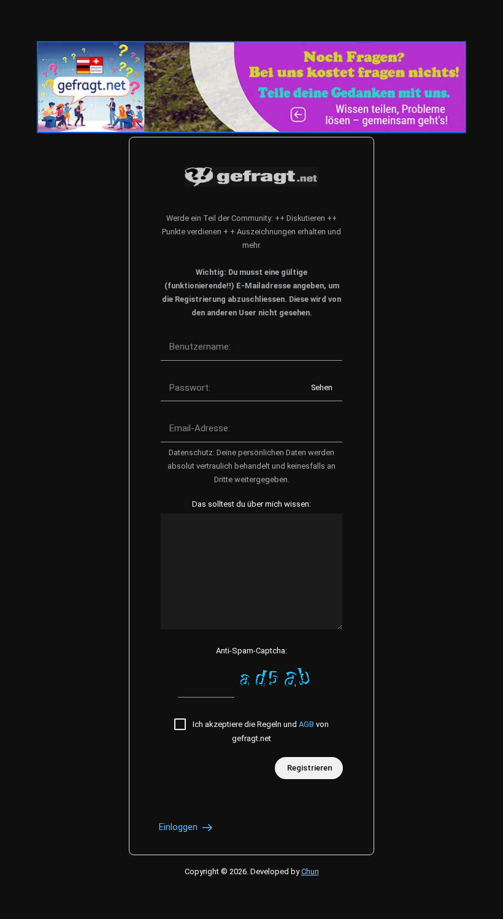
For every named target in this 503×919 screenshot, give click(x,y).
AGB (306, 724)
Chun (310, 871)
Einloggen (179, 826)
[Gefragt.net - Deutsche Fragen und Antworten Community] (251, 176)
